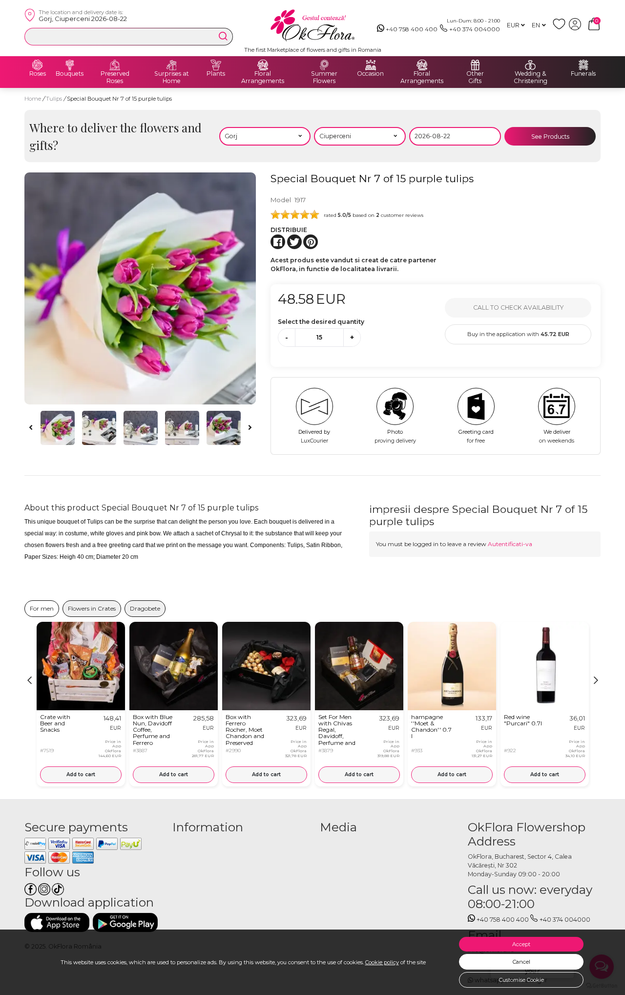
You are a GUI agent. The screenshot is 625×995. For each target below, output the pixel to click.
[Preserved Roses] (114, 65)
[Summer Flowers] (324, 65)
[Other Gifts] (475, 65)
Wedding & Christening (530, 77)
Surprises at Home (171, 77)
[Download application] (56, 922)
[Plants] (215, 65)
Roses (37, 73)
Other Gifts (475, 77)
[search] (223, 36)
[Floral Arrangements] (262, 65)
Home (32, 98)
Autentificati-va (510, 544)
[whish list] (561, 28)
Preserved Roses (115, 77)
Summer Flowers (324, 77)
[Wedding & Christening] (530, 65)
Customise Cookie (521, 979)
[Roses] (37, 65)
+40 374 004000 (474, 29)
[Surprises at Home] (171, 65)
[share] (278, 241)
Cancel (521, 961)
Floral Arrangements (262, 77)
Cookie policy (382, 962)
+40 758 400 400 (412, 29)
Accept (521, 944)
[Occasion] (370, 65)
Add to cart (80, 774)
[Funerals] (583, 65)
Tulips (54, 98)
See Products (550, 136)
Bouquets (69, 73)
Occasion (370, 73)
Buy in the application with (518, 334)
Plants (216, 73)
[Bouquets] (69, 65)
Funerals (583, 73)
